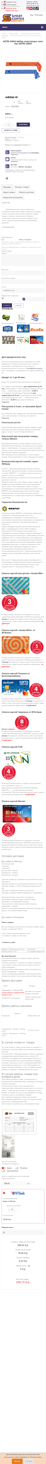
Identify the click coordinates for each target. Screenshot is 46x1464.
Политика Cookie (35, 1457)
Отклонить (28, 1461)
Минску (21, 167)
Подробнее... (15, 161)
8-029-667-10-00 (11, 2)
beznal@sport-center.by (34, 368)
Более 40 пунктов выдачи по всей (21, 153)
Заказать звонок (31, 2)
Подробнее (14, 154)
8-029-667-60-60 (11, 8)
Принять (17, 1461)
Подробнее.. (6, 402)
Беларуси (35, 153)
